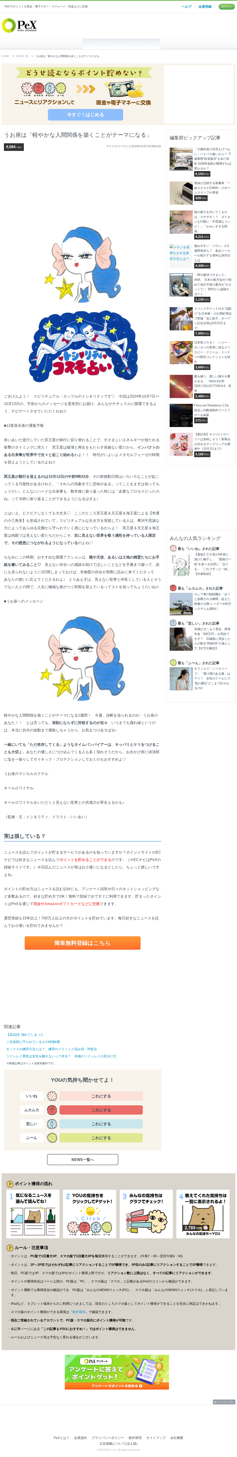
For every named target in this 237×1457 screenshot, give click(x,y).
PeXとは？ (61, 1438)
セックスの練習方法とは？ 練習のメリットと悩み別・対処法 (51, 1049)
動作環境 (78, 1312)
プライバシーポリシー (108, 1438)
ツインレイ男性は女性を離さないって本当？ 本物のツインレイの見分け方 (61, 1056)
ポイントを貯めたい (122, 44)
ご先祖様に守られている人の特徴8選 (33, 1042)
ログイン (226, 6)
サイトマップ (156, 1438)
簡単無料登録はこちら (82, 943)
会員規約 (80, 1438)
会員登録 (205, 6)
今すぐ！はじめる (85, 114)
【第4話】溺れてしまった (25, 1034)
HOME (44, 44)
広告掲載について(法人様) (118, 1443)
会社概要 (176, 1438)
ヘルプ (186, 6)
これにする (101, 1096)
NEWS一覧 (22, 56)
